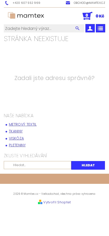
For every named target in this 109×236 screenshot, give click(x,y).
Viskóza (16, 138)
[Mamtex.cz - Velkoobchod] (26, 15)
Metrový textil (23, 124)
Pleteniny (17, 145)
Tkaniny (16, 131)
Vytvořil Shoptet (57, 202)
